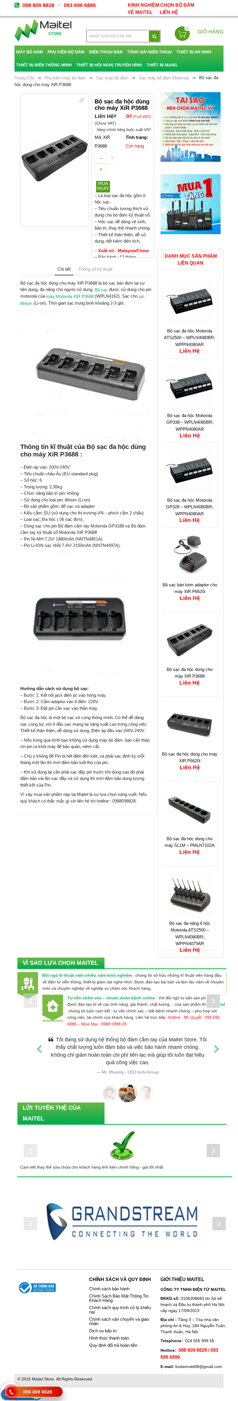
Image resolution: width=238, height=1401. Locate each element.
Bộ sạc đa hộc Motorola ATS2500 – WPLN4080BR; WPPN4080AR (189, 337)
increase (100, 169)
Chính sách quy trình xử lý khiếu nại (120, 1302)
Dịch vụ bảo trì (103, 1323)
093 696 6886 (80, 5)
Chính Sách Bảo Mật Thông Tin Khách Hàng (118, 1290)
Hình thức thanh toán (109, 1330)
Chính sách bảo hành (109, 1281)
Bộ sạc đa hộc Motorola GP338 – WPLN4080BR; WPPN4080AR (189, 422)
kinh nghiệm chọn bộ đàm (161, 5)
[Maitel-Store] (43, 30)
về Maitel (140, 12)
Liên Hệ (169, 12)
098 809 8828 (38, 5)
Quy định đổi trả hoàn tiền (113, 1338)
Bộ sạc (101, 289)
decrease (100, 157)
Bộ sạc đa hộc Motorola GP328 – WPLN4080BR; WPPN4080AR (189, 507)
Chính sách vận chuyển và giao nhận (119, 1313)
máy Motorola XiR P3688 (69, 296)
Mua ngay (103, 186)
